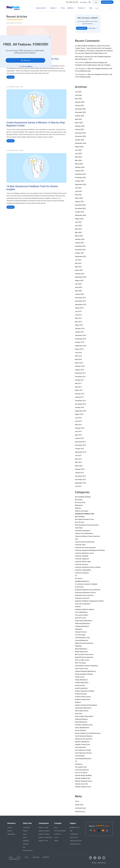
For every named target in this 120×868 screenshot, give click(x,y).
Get (23, 66)
